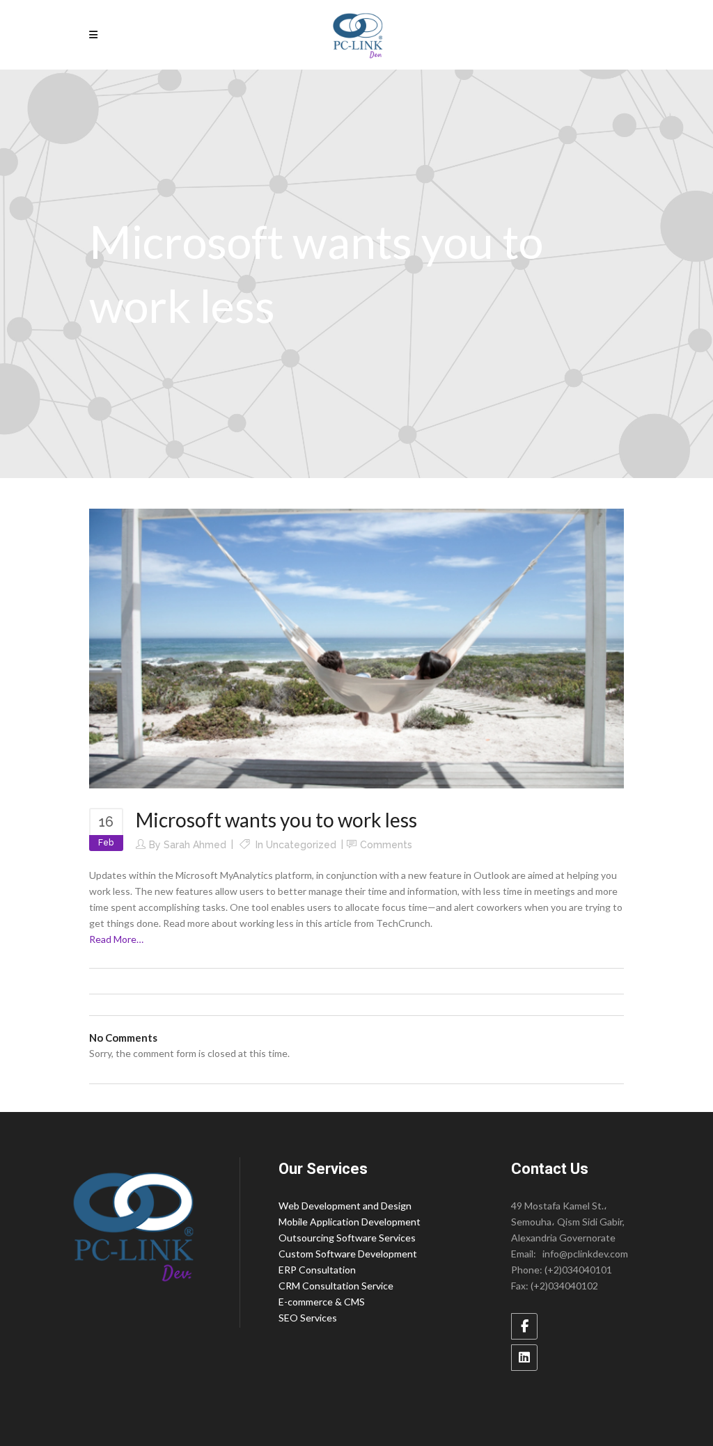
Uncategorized (301, 844)
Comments (386, 844)
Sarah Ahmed (195, 844)
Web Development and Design (345, 1205)
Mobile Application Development (350, 1221)
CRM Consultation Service (336, 1286)
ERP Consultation (317, 1270)
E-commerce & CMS (322, 1302)
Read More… (116, 939)
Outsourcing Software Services (347, 1238)
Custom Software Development (348, 1254)
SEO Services (308, 1318)
